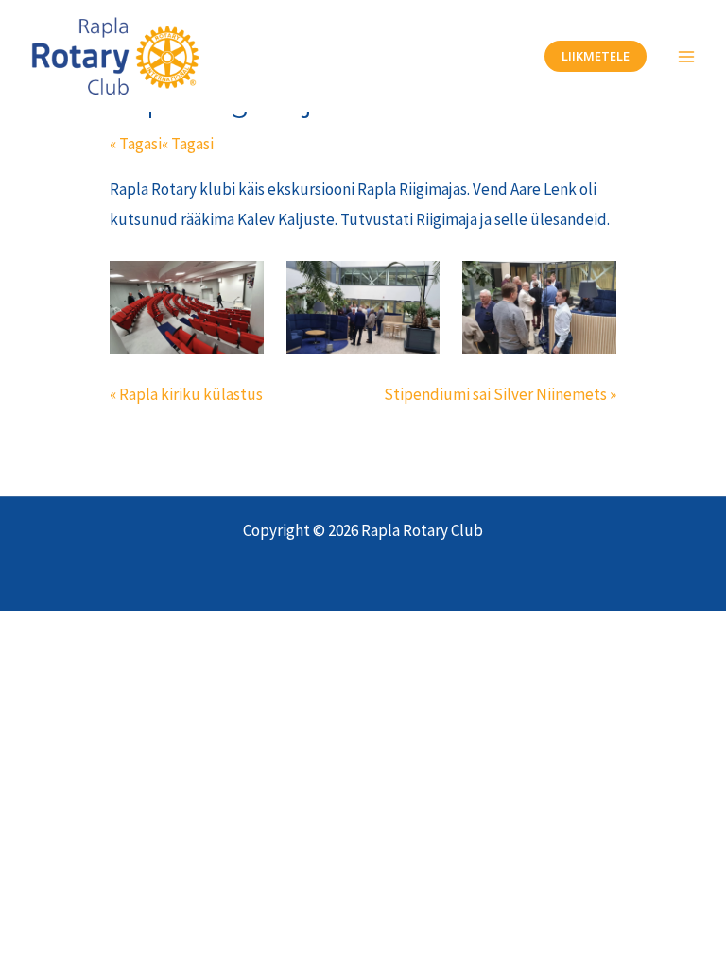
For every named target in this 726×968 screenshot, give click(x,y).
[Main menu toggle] (686, 57)
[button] (595, 56)
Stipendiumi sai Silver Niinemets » (500, 394)
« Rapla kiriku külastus (186, 394)
